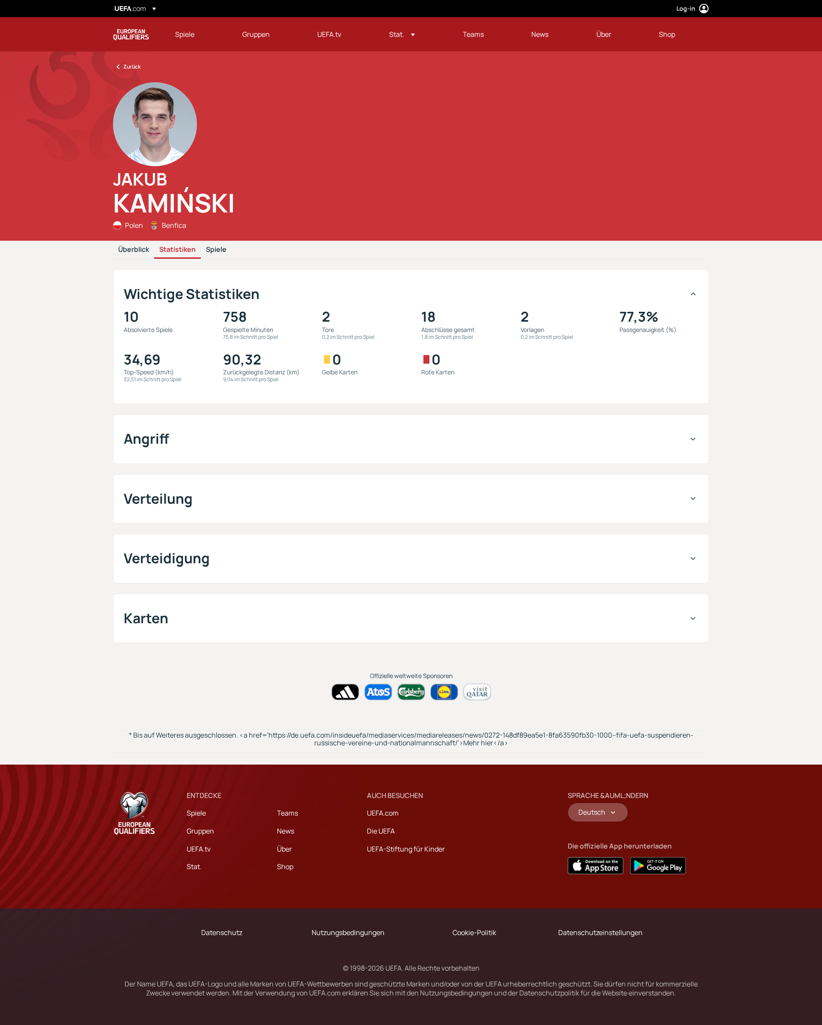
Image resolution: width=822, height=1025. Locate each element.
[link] (185, 34)
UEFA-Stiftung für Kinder (406, 849)
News (285, 831)
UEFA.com (383, 813)
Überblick (133, 250)
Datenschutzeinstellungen (600, 932)
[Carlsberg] (411, 692)
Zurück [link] (131, 66)
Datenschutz (221, 932)
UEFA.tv (199, 849)
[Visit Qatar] (477, 692)
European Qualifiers (131, 34)
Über (284, 849)
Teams (287, 813)
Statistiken (177, 250)
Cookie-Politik (474, 932)
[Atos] (378, 692)
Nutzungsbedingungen (348, 932)
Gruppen (200, 831)
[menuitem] (198, 34)
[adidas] (345, 692)
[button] (402, 34)
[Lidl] (444, 692)
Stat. (194, 866)
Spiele (216, 250)
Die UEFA (381, 831)
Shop (285, 866)
